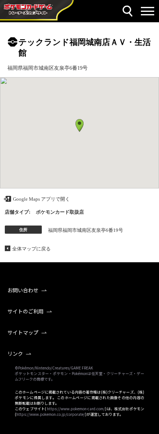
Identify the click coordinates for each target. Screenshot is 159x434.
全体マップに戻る (31, 248)
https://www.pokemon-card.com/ (76, 408)
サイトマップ (22, 332)
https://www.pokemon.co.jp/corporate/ (50, 414)
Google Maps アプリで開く (41, 199)
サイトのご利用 (25, 311)
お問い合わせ (22, 290)
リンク (15, 353)
